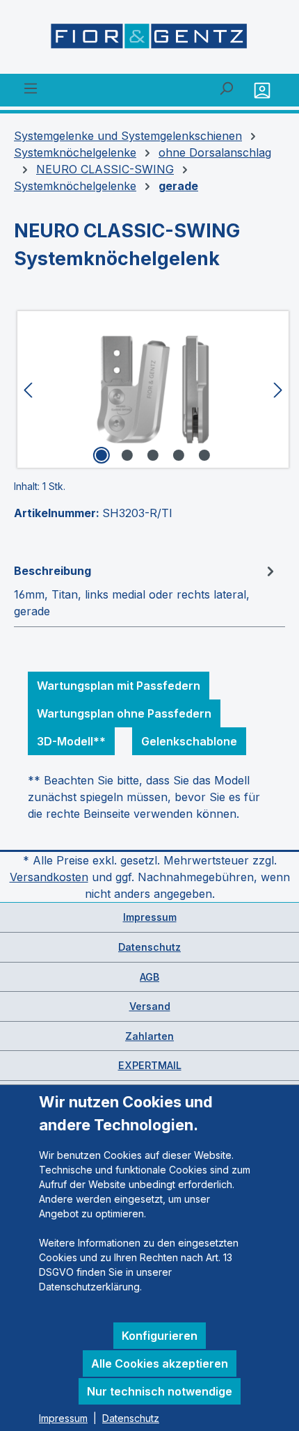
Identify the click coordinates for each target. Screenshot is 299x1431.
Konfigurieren (159, 1336)
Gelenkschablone (189, 741)
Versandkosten (49, 877)
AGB (149, 977)
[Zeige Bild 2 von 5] (127, 455)
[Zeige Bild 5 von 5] (204, 455)
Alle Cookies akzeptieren (159, 1363)
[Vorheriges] (27, 389)
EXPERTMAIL (149, 1065)
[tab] (146, 590)
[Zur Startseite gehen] (149, 40)
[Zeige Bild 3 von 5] (153, 455)
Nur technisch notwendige (159, 1391)
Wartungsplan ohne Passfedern (124, 713)
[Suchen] (226, 88)
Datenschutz (149, 947)
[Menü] (30, 88)
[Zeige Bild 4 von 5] (178, 455)
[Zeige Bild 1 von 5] (101, 455)
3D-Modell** (71, 741)
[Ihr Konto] (264, 90)
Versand (149, 1006)
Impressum (150, 917)
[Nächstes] (278, 389)
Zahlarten (149, 1036)
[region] (149, 389)
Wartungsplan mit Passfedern (118, 686)
